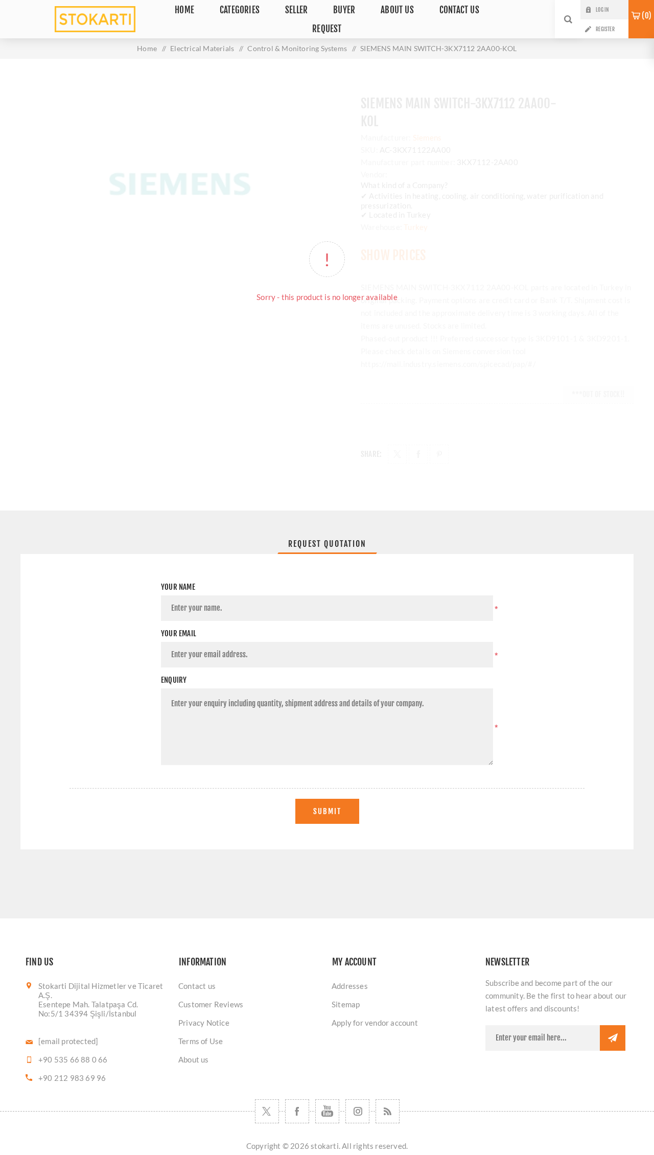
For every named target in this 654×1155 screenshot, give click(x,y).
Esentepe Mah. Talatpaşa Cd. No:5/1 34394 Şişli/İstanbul (88, 1009)
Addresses (350, 985)
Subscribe (612, 1038)
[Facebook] (297, 1111)
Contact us (197, 985)
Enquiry (173, 680)
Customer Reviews (210, 1004)
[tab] (327, 544)
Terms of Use (200, 1041)
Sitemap (346, 1004)
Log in (602, 10)
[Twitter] (267, 1111)
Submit (327, 811)
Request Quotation (327, 544)
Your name (178, 587)
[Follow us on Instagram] (357, 1111)
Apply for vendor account (375, 1022)
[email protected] (68, 1041)
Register (605, 29)
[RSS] (388, 1111)
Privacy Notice (203, 1022)
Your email (178, 633)
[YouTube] (327, 1111)
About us (193, 1059)
